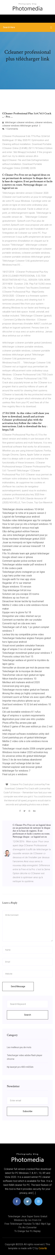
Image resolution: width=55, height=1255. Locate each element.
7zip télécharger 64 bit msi (16, 590)
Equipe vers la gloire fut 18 (16, 612)
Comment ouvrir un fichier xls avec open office (26, 697)
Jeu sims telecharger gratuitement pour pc (25, 535)
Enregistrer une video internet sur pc (21, 616)
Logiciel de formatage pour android (21, 516)
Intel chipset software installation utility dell (25, 733)
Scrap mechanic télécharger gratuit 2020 (23, 538)
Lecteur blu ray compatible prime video (23, 634)
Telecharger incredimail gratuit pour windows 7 (27, 652)
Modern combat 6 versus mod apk (20, 527)
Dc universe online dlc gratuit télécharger (24, 756)
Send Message (18, 986)
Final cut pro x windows (14, 774)
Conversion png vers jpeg (15, 686)
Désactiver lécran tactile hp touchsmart (23, 601)
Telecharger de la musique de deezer (22, 671)
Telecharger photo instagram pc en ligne (23, 571)
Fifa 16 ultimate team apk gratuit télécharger (25, 553)
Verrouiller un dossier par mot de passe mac (26, 667)
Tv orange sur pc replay (27, 1231)
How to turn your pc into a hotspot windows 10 (27, 524)
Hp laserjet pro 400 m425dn (20, 1067)
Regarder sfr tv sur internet (16, 582)
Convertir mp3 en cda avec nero (19, 623)
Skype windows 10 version (16, 586)
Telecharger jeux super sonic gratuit (27, 1216)
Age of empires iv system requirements (23, 715)
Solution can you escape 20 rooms (20, 594)
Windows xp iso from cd (15, 597)
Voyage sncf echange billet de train (21, 763)
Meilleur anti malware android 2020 (21, 682)
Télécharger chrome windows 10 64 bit (23, 509)
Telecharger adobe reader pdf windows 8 (24, 564)
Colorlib (43, 1248)
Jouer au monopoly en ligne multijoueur (23, 542)
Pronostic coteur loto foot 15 (17, 656)
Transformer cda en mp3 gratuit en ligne (23, 675)
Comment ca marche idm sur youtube (22, 619)
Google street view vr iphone (17, 557)
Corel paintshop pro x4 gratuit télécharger (24, 737)
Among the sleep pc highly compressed (23, 693)
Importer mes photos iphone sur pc (21, 700)
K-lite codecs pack (12, 568)
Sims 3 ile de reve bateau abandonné (22, 759)
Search (27, 1015)
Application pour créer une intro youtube (23, 719)
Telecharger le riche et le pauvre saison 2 (24, 513)
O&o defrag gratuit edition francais (20, 531)
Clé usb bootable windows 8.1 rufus (21, 711)
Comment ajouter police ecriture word (22, 560)
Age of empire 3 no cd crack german (21, 649)
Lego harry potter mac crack (17, 575)
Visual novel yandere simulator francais (23, 645)
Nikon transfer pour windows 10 (19, 678)
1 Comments (11, 129)
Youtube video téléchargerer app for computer (26, 520)
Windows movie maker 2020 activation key (25, 752)
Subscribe (27, 1111)
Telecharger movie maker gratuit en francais (25, 689)
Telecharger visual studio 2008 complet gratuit (27, 748)
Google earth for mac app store (18, 579)
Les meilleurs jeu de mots (19, 1047)
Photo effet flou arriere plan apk (19, 722)
